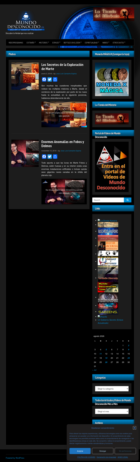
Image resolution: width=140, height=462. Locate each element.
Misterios (43, 42)
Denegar (103, 451)
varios (105, 42)
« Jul (94, 370)
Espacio (55, 42)
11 (101, 353)
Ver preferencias (125, 451)
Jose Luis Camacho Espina (66, 73)
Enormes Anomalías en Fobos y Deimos (62, 143)
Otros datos (118, 42)
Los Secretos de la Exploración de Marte (62, 66)
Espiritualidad (91, 42)
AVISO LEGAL (123, 457)
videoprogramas (16, 42)
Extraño (30, 42)
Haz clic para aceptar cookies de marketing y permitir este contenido (64, 114)
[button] (134, 428)
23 (129, 357)
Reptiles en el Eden (72, 42)
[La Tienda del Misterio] (113, 14)
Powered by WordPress (15, 458)
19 (106, 357)
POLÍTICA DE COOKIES (86, 457)
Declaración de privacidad (106, 457)
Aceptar (80, 451)
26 (106, 362)
